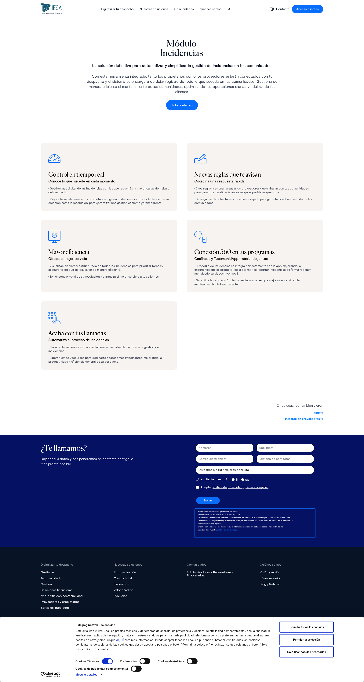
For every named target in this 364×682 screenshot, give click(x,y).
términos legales (257, 487)
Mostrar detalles (86, 674)
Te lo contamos (182, 105)
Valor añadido (123, 590)
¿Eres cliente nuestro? (211, 479)
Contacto (282, 9)
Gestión (46, 584)
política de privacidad (227, 487)
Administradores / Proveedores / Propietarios (210, 574)
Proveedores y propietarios (60, 602)
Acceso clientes (307, 9)
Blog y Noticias (270, 584)
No (247, 480)
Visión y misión (270, 572)
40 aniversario (270, 578)
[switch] (145, 661)
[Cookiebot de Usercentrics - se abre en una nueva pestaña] (50, 674)
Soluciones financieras (56, 590)
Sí (236, 479)
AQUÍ (120, 640)
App (317, 412)
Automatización (125, 572)
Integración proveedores (302, 418)
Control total (123, 578)
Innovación (121, 584)
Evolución (120, 596)
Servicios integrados (55, 607)
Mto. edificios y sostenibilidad (62, 596)
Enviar (208, 500)
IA (229, 9)
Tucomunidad (50, 578)
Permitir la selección (306, 639)
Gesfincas (48, 572)
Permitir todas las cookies (306, 627)
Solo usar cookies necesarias (306, 652)
